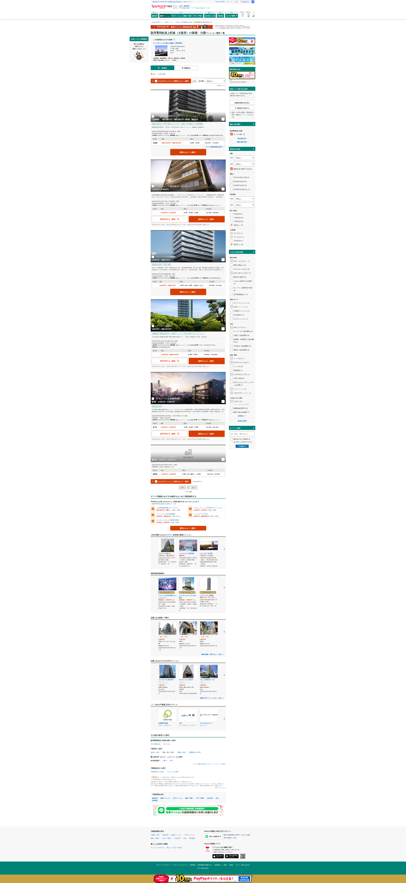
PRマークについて (220, 788)
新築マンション (165, 16)
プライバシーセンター (180, 865)
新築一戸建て (187, 16)
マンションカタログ (157, 847)
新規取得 (186, 6)
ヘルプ (228, 2)
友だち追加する (215, 836)
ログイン (175, 8)
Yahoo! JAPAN (219, 2)
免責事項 (218, 865)
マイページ (244, 115)
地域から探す (155, 752)
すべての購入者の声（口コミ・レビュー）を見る (209, 764)
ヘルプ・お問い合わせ (242, 865)
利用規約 (193, 865)
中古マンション (177, 16)
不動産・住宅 (155, 835)
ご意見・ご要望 (228, 865)
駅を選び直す (242, 138)
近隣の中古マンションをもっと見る (211, 698)
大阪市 (165, 760)
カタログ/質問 (230, 16)
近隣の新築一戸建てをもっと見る (211, 654)
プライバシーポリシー (163, 865)
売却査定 (220, 16)
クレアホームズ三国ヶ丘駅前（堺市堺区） (168, 43)
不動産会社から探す (157, 771)
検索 (253, 1)
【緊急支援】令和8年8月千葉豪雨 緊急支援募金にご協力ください (172, 2)
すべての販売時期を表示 (214, 147)
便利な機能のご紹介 (230, 838)
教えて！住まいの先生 (174, 847)
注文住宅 (208, 16)
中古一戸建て (198, 16)
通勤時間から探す (195, 752)
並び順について (221, 85)
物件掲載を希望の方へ (205, 865)
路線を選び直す (242, 142)
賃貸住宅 (155, 16)
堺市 (171, 760)
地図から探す (181, 752)
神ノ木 (165, 744)
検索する (243, 446)
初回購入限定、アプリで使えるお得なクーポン (195, 8)
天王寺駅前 (154, 744)
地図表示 (187, 68)
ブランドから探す (173, 771)
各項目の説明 (242, 421)
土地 (213, 16)
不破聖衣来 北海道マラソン (246, 2)
